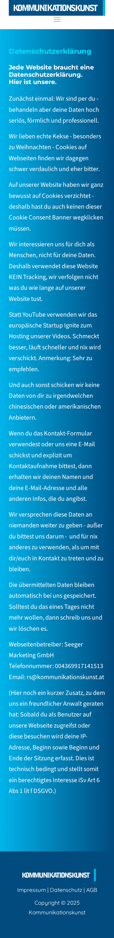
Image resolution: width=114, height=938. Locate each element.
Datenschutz (66, 889)
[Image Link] (57, 8)
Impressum (31, 889)
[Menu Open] (57, 19)
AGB (91, 889)
